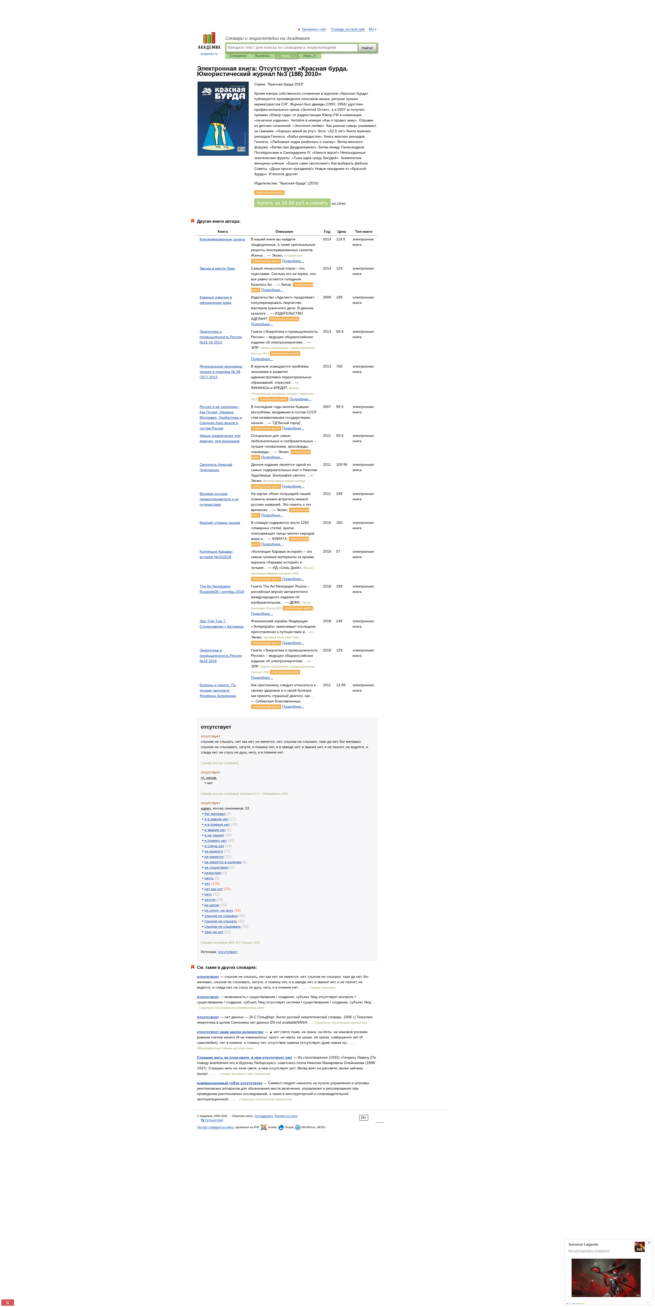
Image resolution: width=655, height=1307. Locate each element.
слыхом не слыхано (221, 916)
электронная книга (266, 261)
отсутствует (227, 952)
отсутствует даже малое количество (230, 1032)
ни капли (211, 905)
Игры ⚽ (309, 56)
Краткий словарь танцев (220, 522)
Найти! (367, 48)
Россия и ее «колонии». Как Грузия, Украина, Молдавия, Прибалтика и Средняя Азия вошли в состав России (221, 417)
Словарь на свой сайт (348, 29)
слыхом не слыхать (220, 921)
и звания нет (215, 830)
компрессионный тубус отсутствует (230, 1083)
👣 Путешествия (212, 1120)
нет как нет (213, 889)
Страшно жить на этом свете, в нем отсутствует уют (244, 1057)
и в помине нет (217, 824)
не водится (213, 851)
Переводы (262, 56)
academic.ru (209, 54)
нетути (209, 900)
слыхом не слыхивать (222, 926)
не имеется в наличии (223, 862)
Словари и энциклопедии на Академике (267, 38)
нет (207, 883)
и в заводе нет (216, 819)
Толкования (237, 56)
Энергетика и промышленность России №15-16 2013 (221, 336)
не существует (216, 867)
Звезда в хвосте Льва (217, 268)
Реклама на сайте (286, 1115)
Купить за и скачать (292, 203)
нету (208, 894)
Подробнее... (293, 261)
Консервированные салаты (222, 239)
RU (371, 29)
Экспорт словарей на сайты (215, 1127)
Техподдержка (263, 1115)
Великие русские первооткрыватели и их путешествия (219, 499)
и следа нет (214, 846)
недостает (213, 873)
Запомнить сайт (314, 29)
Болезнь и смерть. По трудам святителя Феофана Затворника (218, 690)
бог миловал (214, 814)
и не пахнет (214, 835)
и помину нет (215, 840)
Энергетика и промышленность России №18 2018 (221, 655)
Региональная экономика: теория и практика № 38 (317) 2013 (221, 371)
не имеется (214, 857)
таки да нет (213, 932)
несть (209, 878)
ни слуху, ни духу (218, 910)
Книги (285, 56)
